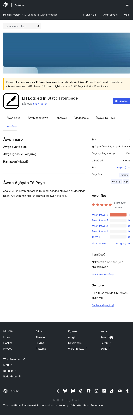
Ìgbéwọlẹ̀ (61, 117)
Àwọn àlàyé (13, 117)
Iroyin (6, 337)
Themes (40, 337)
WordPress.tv (77, 348)
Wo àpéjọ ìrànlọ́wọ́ (103, 274)
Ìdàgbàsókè (81, 117)
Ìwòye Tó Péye (105, 117)
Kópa (104, 331)
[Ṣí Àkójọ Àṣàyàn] (128, 5)
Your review (99, 243)
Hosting (7, 343)
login (126, 181)
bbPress (9, 370)
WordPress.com (14, 359)
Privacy (7, 348)
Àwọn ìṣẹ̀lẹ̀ (107, 337)
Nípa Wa (8, 331)
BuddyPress (12, 376)
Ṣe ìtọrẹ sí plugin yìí (103, 305)
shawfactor (40, 103)
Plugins (40, 343)
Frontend (124, 175)
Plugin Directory (11, 14)
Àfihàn (39, 331)
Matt (7, 365)
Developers (75, 343)
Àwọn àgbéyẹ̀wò (38, 117)
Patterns (41, 348)
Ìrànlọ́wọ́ (11, 126)
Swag (105, 348)
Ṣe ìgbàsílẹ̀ (121, 101)
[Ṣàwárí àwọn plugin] (37, 26)
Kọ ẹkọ (72, 331)
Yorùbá (15, 391)
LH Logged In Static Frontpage (50, 98)
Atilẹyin (72, 337)
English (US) (123, 167)
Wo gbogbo (123, 243)
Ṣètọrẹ (106, 343)
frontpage (116, 181)
